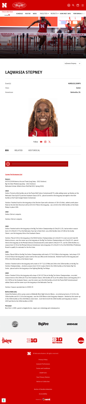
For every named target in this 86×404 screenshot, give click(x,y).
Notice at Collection (43, 381)
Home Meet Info (65, 14)
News (35, 14)
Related (19, 150)
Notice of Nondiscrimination (43, 389)
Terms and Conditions (43, 368)
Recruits (54, 14)
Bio (7, 150)
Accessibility (43, 394)
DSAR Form (43, 373)
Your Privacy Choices (43, 377)
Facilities (43, 14)
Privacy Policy (43, 360)
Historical (34, 150)
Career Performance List (13, 174)
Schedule (19, 14)
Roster (27, 14)
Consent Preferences (43, 364)
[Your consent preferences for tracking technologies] (4, 400)
